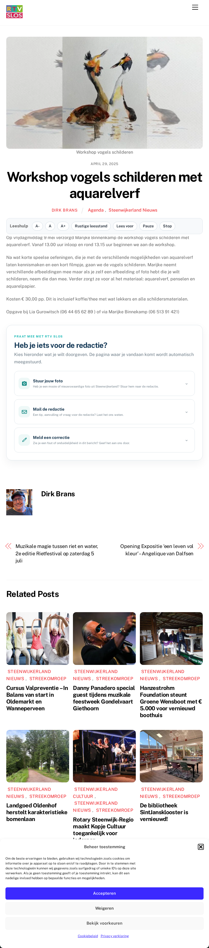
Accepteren (104, 893)
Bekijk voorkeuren (104, 923)
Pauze (148, 226)
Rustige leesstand (91, 226)
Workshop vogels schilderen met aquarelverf (104, 185)
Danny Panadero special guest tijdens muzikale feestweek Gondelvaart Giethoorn (104, 698)
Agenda (96, 210)
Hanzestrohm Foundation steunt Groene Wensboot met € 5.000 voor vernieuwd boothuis (171, 701)
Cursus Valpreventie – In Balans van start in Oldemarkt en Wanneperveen (37, 698)
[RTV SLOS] (14, 16)
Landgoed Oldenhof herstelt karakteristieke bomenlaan (36, 812)
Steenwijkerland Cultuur (95, 793)
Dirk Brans (65, 210)
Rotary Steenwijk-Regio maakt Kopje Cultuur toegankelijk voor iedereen (103, 829)
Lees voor (125, 226)
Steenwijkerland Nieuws (133, 210)
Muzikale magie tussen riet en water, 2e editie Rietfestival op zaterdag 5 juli (57, 553)
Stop (167, 226)
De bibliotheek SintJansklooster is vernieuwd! (164, 812)
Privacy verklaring (115, 936)
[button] (201, 847)
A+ (63, 226)
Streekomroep (47, 678)
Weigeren (104, 908)
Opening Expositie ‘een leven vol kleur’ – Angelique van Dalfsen (156, 549)
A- (37, 226)
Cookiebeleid (88, 936)
